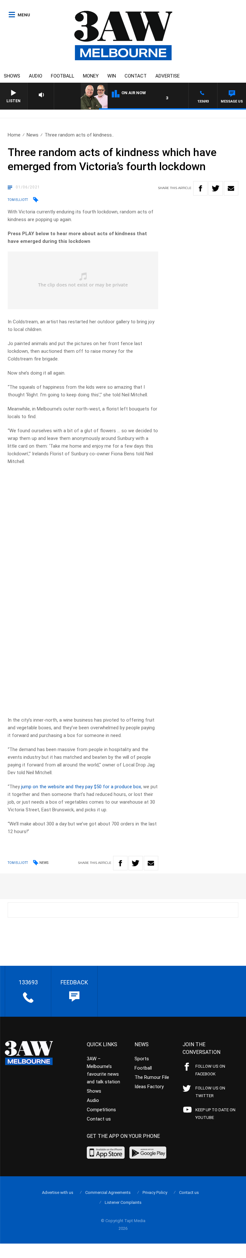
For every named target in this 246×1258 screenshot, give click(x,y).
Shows (12, 76)
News (32, 135)
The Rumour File (152, 1077)
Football (62, 76)
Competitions (101, 1110)
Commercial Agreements (108, 1192)
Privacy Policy (155, 1192)
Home (14, 135)
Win (111, 76)
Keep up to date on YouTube (215, 1113)
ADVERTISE (167, 76)
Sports (142, 1059)
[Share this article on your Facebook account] (200, 188)
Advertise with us (57, 1192)
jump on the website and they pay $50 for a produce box (81, 787)
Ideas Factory (149, 1086)
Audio (35, 76)
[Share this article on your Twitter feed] (216, 188)
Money (91, 76)
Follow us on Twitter (210, 1092)
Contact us (99, 1119)
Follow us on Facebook (210, 1070)
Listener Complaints (123, 1202)
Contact (136, 76)
